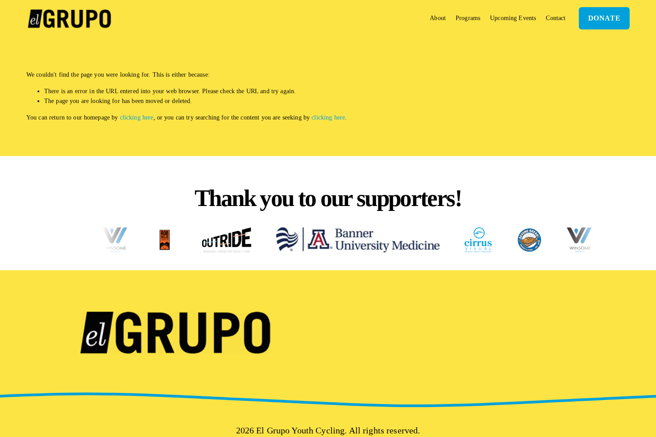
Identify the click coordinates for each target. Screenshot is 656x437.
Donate (604, 18)
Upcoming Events (513, 17)
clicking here (137, 117)
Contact (555, 17)
